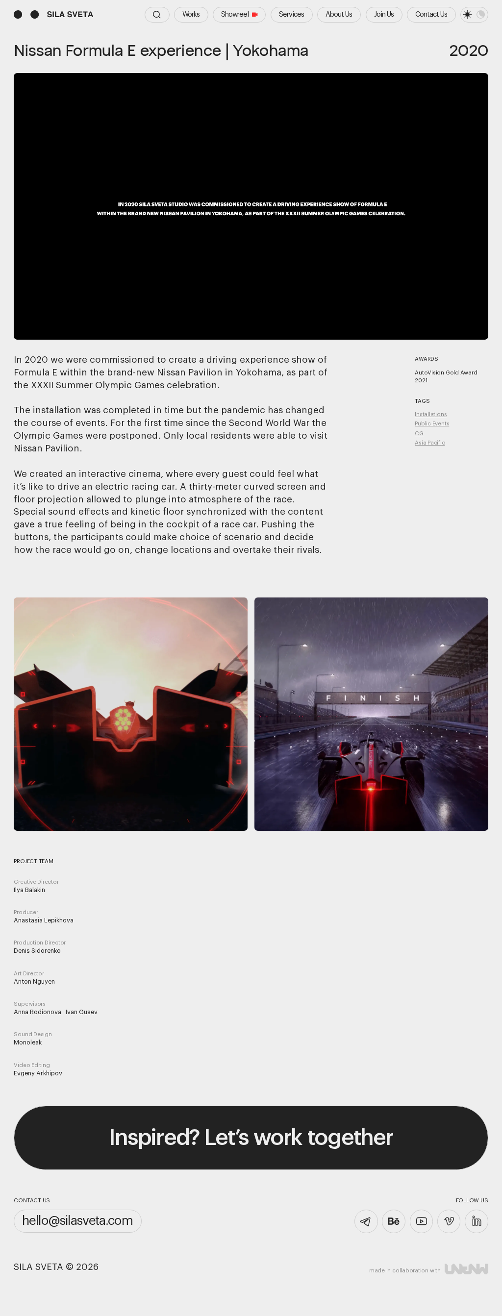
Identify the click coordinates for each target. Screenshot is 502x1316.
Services (291, 14)
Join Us (384, 14)
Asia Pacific (430, 443)
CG (419, 433)
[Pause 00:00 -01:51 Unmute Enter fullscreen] (251, 206)
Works (191, 14)
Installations (431, 414)
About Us (339, 14)
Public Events (432, 423)
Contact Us (431, 14)
